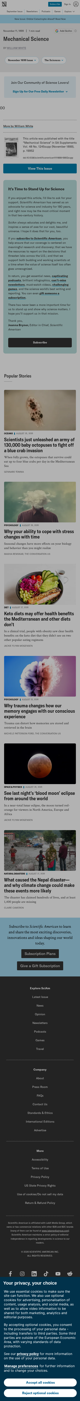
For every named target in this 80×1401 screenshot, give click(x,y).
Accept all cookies (40, 1382)
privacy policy (28, 1354)
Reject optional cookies (40, 1393)
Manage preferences (21, 1366)
